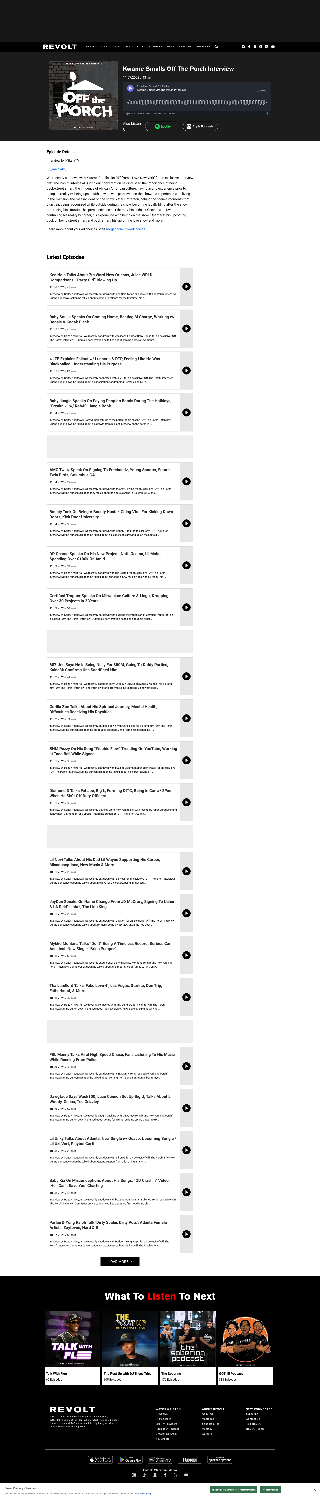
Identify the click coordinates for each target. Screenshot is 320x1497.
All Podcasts (163, 1419)
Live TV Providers (166, 1424)
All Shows (162, 1414)
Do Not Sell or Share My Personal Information (234, 1489)
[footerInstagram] (134, 1477)
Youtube (273, 47)
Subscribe (203, 46)
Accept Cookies (270, 1489)
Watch (104, 46)
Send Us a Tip (210, 1424)
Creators (185, 46)
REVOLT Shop (255, 1429)
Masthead (208, 1419)
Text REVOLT (254, 1424)
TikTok (249, 47)
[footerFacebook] (165, 1477)
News (170, 46)
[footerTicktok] (144, 1477)
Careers (207, 1434)
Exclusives (155, 46)
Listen (116, 46)
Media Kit (208, 1429)
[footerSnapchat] (155, 1477)
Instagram (243, 47)
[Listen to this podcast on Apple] (200, 126)
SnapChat (254, 47)
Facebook (260, 47)
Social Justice (135, 46)
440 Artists (163, 1439)
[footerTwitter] (176, 1477)
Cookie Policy (144, 1493)
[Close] (314, 1489)
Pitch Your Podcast (167, 1429)
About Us (208, 1414)
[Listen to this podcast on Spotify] (162, 126)
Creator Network (166, 1434)
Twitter (267, 47)
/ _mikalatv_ (57, 169)
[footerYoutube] (186, 1477)
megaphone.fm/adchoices (125, 229)
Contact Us (253, 1419)
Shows (90, 46)
